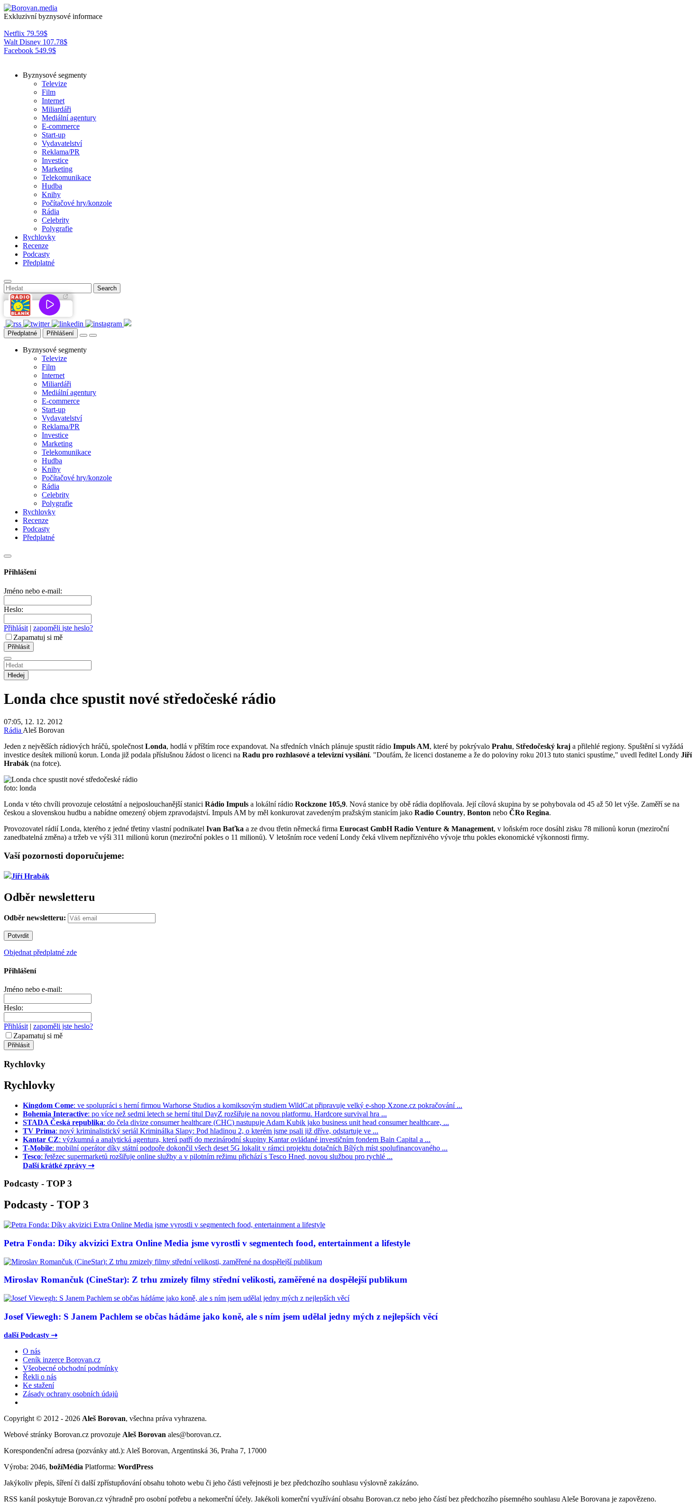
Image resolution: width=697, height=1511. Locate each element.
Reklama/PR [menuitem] (61, 152)
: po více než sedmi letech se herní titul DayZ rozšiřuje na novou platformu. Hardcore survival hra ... (205, 1114)
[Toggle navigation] (93, 335)
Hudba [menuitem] (52, 186)
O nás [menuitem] (31, 1351)
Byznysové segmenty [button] (55, 75)
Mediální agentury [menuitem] (69, 118)
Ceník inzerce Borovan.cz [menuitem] (62, 1360)
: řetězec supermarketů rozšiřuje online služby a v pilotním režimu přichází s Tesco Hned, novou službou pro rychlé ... (208, 1156)
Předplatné (22, 333)
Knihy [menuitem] (51, 194)
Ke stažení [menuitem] (38, 1385)
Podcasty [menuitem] (36, 254)
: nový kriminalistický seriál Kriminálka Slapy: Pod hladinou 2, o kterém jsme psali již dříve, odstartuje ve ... (200, 1131)
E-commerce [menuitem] (61, 126)
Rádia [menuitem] (50, 211)
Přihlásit (16, 628)
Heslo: (13, 609)
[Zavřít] (7, 556)
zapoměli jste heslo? (63, 628)
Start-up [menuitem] (53, 135)
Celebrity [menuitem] (55, 220)
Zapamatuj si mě (38, 637)
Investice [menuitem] (55, 160)
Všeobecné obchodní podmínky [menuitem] (70, 1368)
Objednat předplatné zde (40, 952)
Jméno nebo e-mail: (33, 591)
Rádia (13, 730)
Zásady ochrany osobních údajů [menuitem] (70, 1394)
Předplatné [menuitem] (39, 263)
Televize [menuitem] (54, 84)
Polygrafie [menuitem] (57, 229)
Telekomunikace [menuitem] (66, 177)
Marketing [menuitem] (57, 169)
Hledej (16, 675)
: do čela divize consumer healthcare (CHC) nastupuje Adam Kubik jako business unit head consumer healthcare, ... (236, 1122)
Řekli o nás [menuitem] (39, 1377)
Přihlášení (60, 333)
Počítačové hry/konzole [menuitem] (77, 203)
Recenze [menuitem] (35, 246)
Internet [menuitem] (53, 101)
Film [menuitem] (48, 92)
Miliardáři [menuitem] (56, 109)
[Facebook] (5, 324)
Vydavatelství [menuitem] (62, 143)
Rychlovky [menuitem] (39, 237)
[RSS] (14, 324)
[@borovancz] (37, 324)
